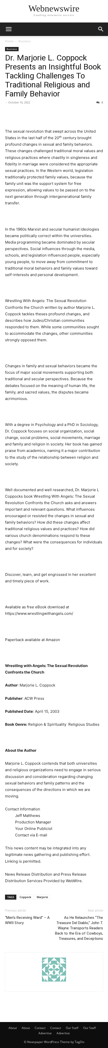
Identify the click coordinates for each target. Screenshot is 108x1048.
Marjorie (42, 897)
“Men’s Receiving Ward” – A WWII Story (27, 920)
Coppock (25, 897)
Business (24, 41)
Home (9, 41)
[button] (9, 29)
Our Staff (72, 1028)
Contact (40, 1028)
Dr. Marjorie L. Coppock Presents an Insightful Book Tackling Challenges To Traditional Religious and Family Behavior (53, 75)
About (13, 1028)
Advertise (45, 1033)
